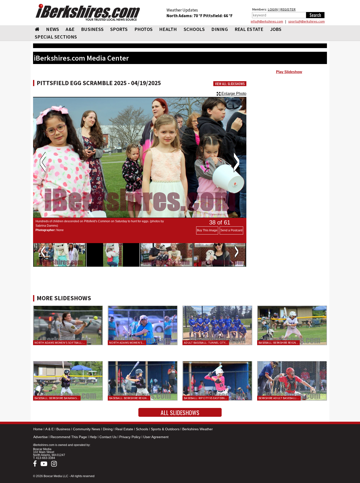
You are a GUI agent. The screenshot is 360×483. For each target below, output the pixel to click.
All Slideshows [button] (180, 412)
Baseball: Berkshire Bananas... (57, 398)
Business (63, 429)
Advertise (40, 437)
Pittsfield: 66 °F (218, 15)
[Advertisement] (289, 115)
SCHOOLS (194, 29)
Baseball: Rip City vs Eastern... (205, 398)
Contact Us (108, 437)
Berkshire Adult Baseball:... (279, 398)
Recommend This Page (68, 437)
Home (38, 429)
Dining (108, 429)
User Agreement (155, 437)
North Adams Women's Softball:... (60, 342)
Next (236, 162)
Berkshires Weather (197, 429)
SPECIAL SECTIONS (56, 37)
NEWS (52, 29)
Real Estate (124, 429)
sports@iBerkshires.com (306, 21)
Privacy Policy (130, 437)
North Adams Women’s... (127, 342)
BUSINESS (92, 29)
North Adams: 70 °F (185, 15)
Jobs (276, 29)
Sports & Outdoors (165, 429)
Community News (86, 429)
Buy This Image (207, 230)
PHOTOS (143, 29)
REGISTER (288, 9)
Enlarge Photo (233, 93)
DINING (219, 29)
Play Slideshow (289, 72)
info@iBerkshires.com (267, 21)
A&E (70, 29)
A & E (49, 429)
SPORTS (119, 29)
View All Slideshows (230, 83)
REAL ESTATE (249, 29)
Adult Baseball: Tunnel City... (206, 342)
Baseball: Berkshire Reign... (278, 342)
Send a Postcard (231, 230)
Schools (142, 429)
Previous (43, 162)
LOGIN (273, 9)
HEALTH (168, 29)
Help (93, 437)
